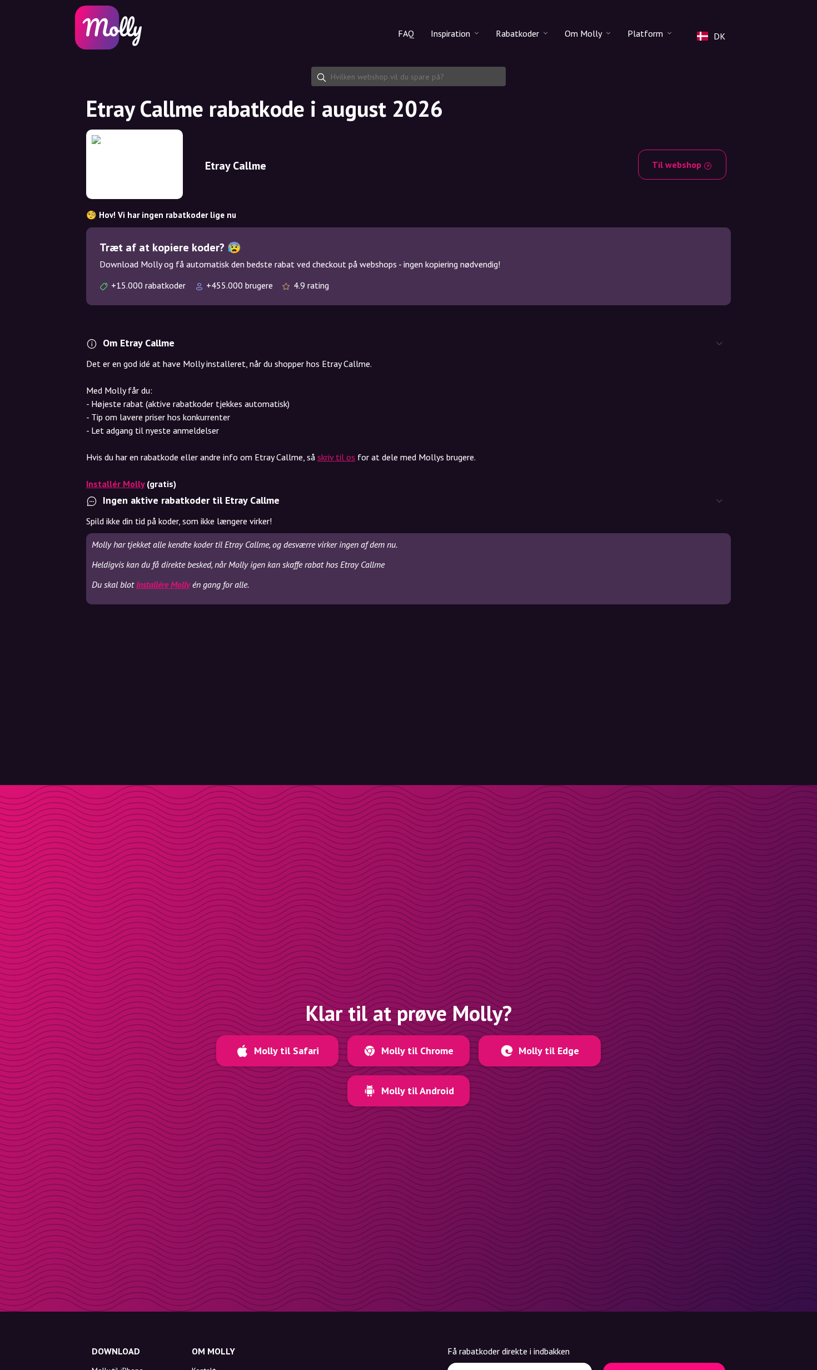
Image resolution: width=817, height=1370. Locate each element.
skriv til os (336, 457)
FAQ (406, 33)
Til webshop (678, 164)
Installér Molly (115, 483)
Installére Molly (163, 584)
